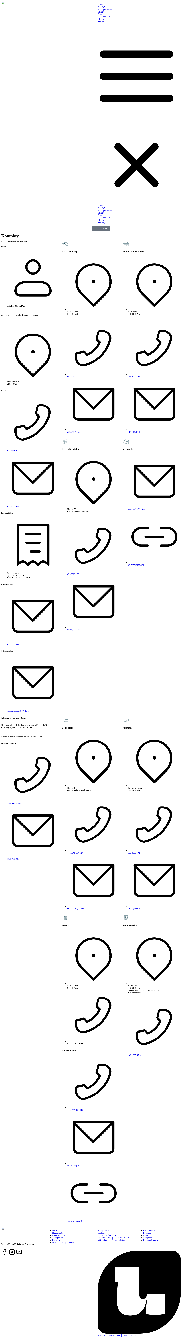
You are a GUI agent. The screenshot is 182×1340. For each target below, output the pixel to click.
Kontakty (102, 21)
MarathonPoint (104, 16)
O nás (100, 4)
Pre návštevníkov (105, 7)
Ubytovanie (103, 19)
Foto (100, 14)
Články (101, 12)
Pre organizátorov (105, 9)
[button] (136, 113)
